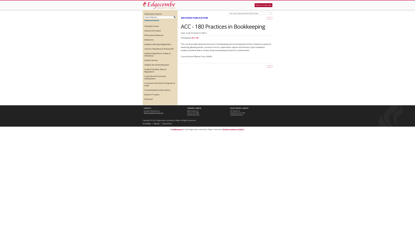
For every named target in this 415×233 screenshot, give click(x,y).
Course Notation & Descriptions (157, 90)
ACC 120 (195, 38)
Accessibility (147, 123)
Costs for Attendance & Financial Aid (158, 49)
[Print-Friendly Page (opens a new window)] (268, 18)
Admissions (149, 40)
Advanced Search (151, 20)
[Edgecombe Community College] (159, 4)
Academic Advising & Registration (157, 44)
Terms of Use (167, 123)
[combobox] (250, 13)
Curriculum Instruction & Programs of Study (159, 84)
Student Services (151, 60)
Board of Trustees (151, 94)
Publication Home (151, 26)
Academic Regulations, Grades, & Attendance (157, 54)
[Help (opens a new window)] (271, 18)
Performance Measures (154, 35)
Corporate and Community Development (155, 77)
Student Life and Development (156, 65)
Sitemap (156, 123)
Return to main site (263, 5)
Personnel (148, 99)
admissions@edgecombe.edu (153, 113)
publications (177, 129)
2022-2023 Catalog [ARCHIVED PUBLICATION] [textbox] (244, 13)
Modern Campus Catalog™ (233, 129)
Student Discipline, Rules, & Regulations (155, 70)
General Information (152, 31)
